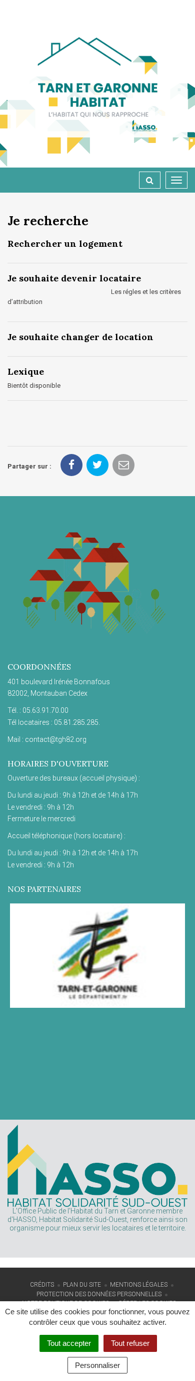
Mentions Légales (139, 1284)
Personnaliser (97, 1365)
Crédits (42, 1284)
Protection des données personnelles (99, 1294)
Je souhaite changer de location (81, 337)
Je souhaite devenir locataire (74, 278)
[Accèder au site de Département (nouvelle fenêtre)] (98, 955)
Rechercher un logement (65, 243)
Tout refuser (130, 1343)
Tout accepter (69, 1343)
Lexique (26, 371)
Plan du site (82, 1284)
